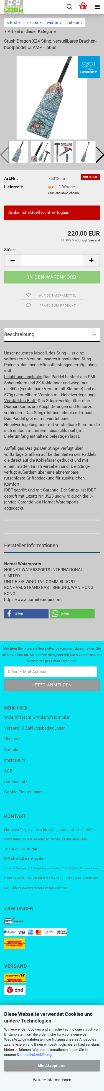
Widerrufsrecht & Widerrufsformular (37, 717)
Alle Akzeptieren (52, 1065)
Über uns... (14, 738)
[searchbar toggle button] (69, 7)
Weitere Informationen (52, 1080)
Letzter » (74, 22)
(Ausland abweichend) (63, 193)
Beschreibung (19, 334)
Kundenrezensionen (26, 527)
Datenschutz (15, 781)
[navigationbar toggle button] (97, 7)
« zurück (34, 22)
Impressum (14, 760)
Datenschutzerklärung (34, 1055)
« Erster (14, 22)
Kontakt (11, 749)
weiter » (54, 22)
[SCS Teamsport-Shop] (11, 7)
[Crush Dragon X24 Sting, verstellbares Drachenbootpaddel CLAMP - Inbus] (52, 97)
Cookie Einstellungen (24, 791)
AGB (8, 771)
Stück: (10, 249)
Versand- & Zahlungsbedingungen (34, 728)
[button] (12, 260)
